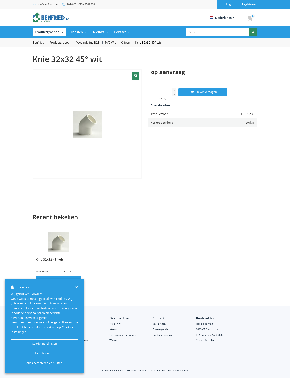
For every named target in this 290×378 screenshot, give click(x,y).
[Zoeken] (253, 32)
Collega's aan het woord (122, 335)
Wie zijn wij (115, 323)
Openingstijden (161, 329)
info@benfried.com (47, 4)
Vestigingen (159, 323)
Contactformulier (205, 340)
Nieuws (98, 32)
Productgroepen (47, 32)
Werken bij (115, 340)
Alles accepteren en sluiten (44, 363)
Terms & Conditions (160, 370)
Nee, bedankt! (44, 353)
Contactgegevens (162, 335)
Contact (120, 32)
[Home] (51, 17)
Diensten (76, 32)
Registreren (249, 4)
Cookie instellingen (44, 343)
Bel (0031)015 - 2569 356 (81, 4)
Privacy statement (137, 370)
